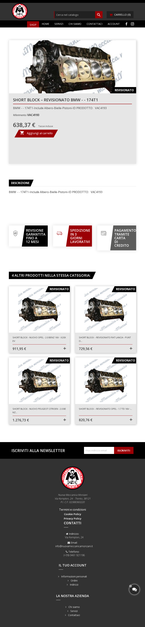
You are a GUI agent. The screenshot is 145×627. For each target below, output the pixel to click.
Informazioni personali (73, 576)
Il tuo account (72, 565)
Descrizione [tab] (20, 183)
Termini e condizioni (72, 510)
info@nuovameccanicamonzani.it (74, 546)
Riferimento (20, 115)
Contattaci (94, 24)
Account (114, 24)
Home (45, 24)
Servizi (58, 24)
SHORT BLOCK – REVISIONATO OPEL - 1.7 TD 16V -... (105, 408)
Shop (33, 24)
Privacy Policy (72, 518)
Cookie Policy (72, 514)
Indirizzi (73, 584)
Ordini (73, 580)
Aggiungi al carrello (36, 133)
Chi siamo (75, 24)
